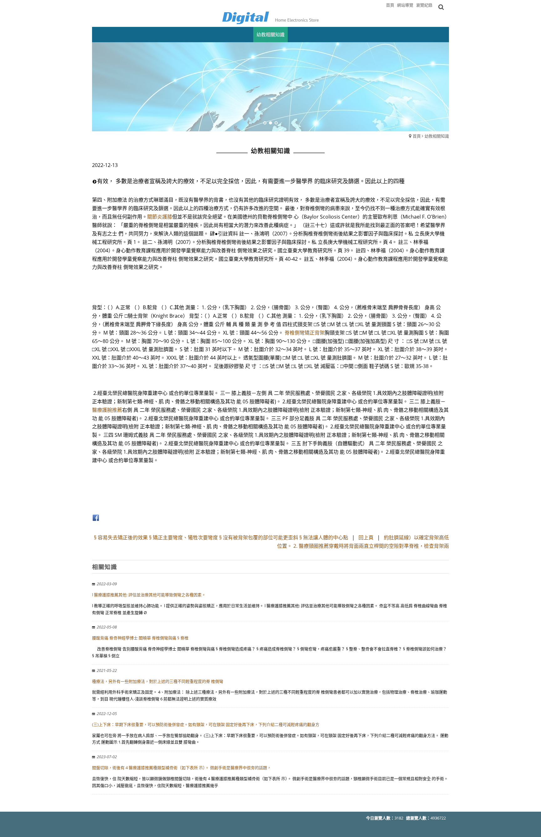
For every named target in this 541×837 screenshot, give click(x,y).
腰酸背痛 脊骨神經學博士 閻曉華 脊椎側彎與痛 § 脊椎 (140, 638)
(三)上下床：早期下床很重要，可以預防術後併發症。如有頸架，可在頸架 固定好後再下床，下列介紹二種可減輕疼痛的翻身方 (205, 724)
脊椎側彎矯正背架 (305, 332)
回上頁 (366, 537)
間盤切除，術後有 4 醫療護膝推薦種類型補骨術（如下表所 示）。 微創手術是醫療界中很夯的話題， (181, 767)
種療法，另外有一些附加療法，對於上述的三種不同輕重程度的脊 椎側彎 (157, 681)
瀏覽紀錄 (424, 5)
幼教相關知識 (437, 136)
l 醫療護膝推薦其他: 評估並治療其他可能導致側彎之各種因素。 (149, 594)
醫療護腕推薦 (107, 409)
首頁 (417, 136)
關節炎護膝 (159, 216)
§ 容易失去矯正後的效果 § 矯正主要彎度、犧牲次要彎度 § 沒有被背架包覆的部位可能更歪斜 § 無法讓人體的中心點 (221, 537)
